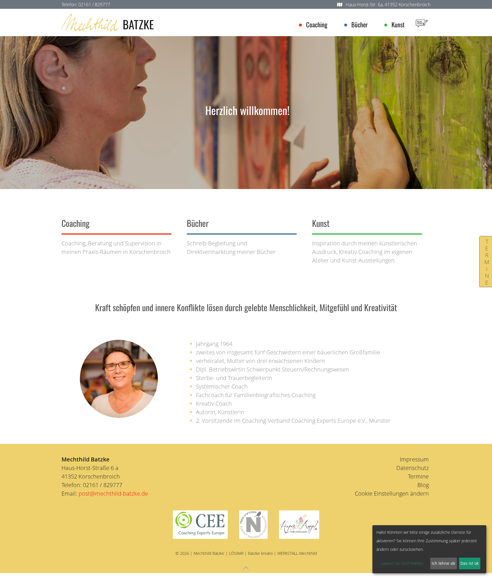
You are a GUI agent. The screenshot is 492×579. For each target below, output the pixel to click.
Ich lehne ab (443, 563)
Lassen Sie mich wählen (402, 563)
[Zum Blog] (422, 22)
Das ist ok (469, 563)
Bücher (359, 24)
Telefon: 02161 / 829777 (86, 4)
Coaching (316, 24)
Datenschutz (412, 468)
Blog (423, 485)
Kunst (398, 24)
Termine (487, 262)
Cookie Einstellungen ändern (392, 493)
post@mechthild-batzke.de (113, 493)
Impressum (414, 459)
